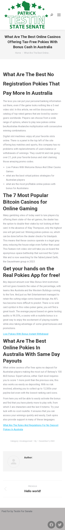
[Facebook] (51, 524)
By (35, 441)
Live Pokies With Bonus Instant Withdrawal (25, 334)
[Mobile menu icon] (59, 15)
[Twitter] (59, 524)
